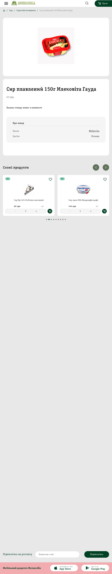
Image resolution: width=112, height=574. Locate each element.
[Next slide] (106, 167)
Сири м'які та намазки (26, 10)
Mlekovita (94, 131)
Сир (11, 10)
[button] (46, 219)
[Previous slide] (96, 167)
